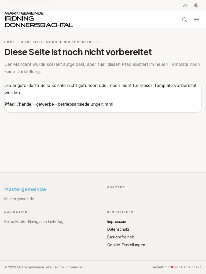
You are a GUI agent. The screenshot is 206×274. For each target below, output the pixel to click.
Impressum (116, 221)
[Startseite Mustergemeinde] (39, 19)
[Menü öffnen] (196, 19)
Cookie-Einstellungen (126, 244)
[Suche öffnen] (184, 19)
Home (9, 42)
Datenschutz (118, 229)
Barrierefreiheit (120, 237)
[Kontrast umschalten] (196, 5)
